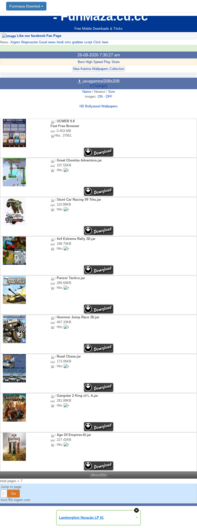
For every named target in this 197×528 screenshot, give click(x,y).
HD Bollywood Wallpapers (99, 106)
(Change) (98, 86)
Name (86, 92)
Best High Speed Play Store (99, 62)
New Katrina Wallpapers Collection (98, 69)
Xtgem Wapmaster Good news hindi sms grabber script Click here (58, 42)
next (97, 475)
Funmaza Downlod (25, 6)
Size (111, 92)
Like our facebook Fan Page (38, 36)
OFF (109, 96)
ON (100, 96)
